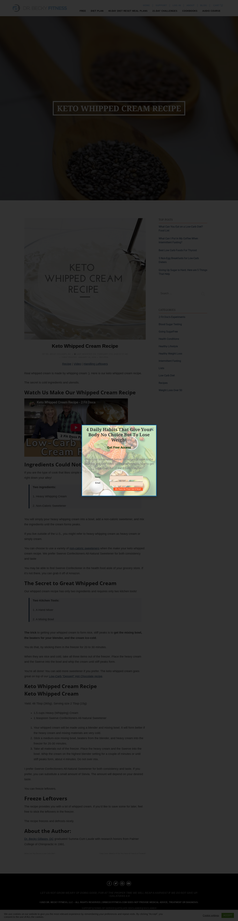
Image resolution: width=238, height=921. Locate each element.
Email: (98, 483)
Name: (98, 477)
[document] (119, 460)
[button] (152, 429)
